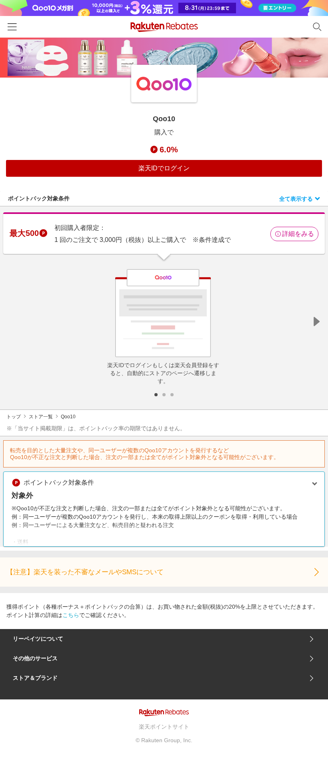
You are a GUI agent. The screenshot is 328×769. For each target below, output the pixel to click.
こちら (70, 615)
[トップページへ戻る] (164, 27)
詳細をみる (298, 233)
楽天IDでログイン (164, 168)
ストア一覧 (41, 416)
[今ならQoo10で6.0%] (164, 58)
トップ (13, 416)
